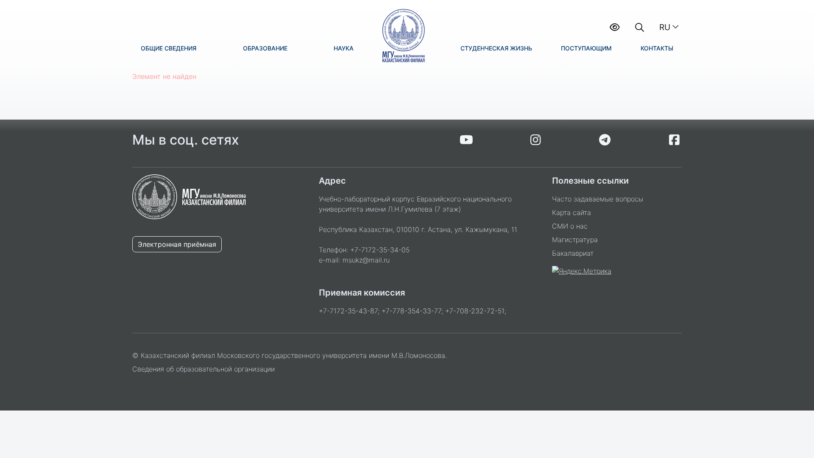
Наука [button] (344, 48)
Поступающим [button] (586, 48)
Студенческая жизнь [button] (496, 48)
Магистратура (575, 239)
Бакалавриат (573, 253)
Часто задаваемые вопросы (597, 199)
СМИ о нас (570, 226)
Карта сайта (571, 212)
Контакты (657, 48)
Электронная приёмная (177, 244)
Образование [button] (265, 48)
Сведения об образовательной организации (203, 369)
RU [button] (664, 27)
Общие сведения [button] (168, 48)
